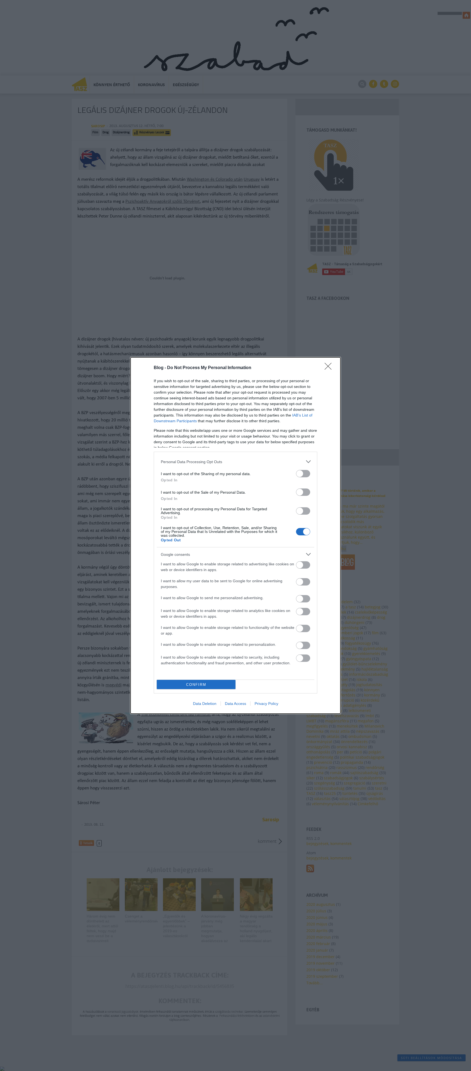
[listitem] (235, 461)
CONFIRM (196, 685)
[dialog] (235, 535)
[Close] (330, 368)
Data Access (235, 703)
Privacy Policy (266, 703)
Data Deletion (204, 703)
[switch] (303, 473)
